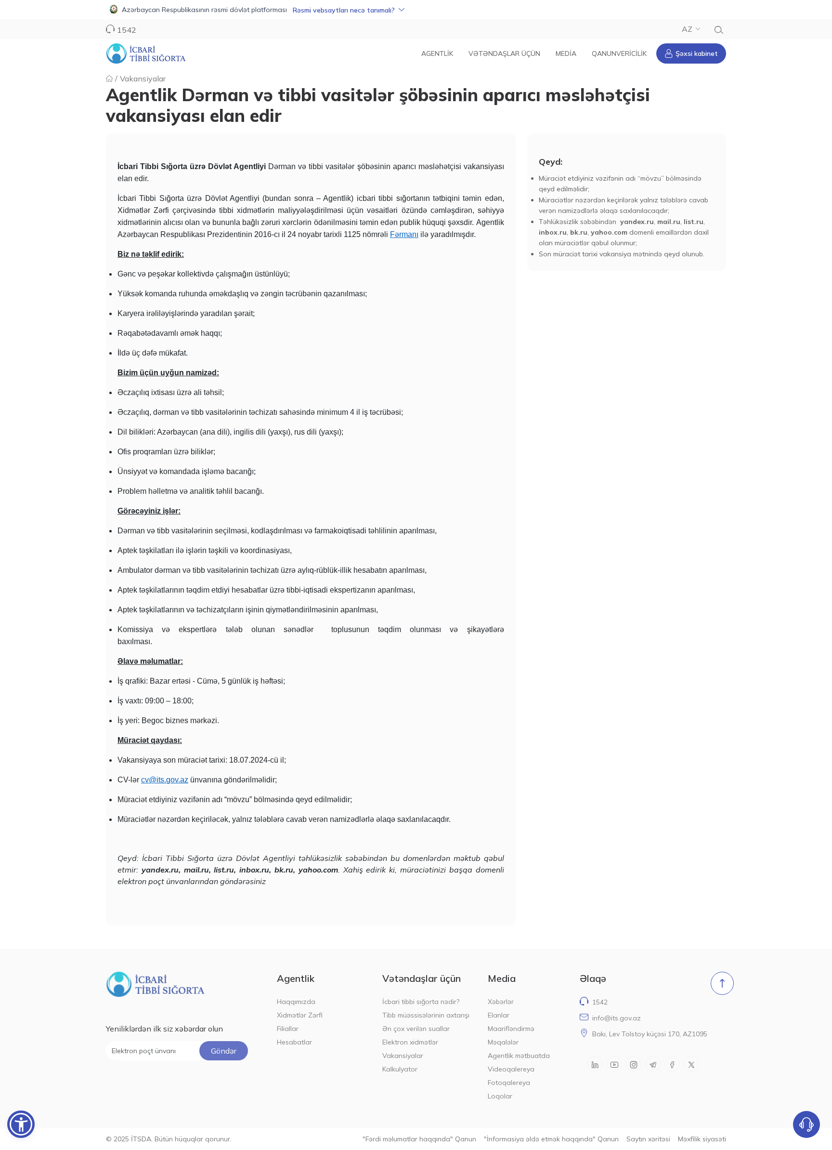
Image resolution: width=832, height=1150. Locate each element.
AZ (687, 29)
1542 (600, 1002)
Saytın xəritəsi (648, 1139)
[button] (416, 9)
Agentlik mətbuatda (519, 1055)
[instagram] (633, 1063)
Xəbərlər (501, 1001)
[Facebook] (672, 1063)
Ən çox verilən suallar (416, 1028)
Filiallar (288, 1028)
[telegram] (653, 1063)
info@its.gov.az (616, 1018)
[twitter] (691, 1063)
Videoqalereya (511, 1069)
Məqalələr (503, 1042)
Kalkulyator (399, 1069)
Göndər (223, 1051)
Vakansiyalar (143, 78)
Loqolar (500, 1096)
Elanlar (498, 1015)
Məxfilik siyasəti (702, 1139)
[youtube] (614, 1063)
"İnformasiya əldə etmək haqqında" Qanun (551, 1139)
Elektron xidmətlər (410, 1042)
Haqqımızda (296, 1001)
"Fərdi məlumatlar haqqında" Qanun (419, 1139)
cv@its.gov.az (164, 780)
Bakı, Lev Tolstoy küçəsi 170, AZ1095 (649, 1034)
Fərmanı (404, 234)
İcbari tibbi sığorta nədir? (420, 1001)
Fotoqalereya (509, 1082)
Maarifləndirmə (511, 1028)
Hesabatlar (294, 1042)
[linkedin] (595, 1063)
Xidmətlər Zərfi (300, 1015)
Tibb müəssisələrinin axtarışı (425, 1015)
